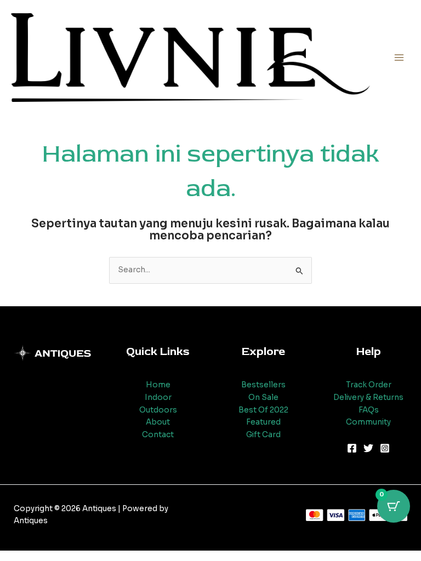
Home (158, 385)
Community (368, 422)
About (158, 422)
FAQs (369, 410)
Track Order (368, 385)
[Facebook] (352, 448)
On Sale (263, 397)
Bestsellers (263, 385)
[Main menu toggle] (399, 57)
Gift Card (263, 434)
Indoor (158, 397)
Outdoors (158, 410)
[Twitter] (368, 448)
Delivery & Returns (368, 397)
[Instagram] (385, 448)
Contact (158, 434)
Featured (263, 422)
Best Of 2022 (263, 410)
